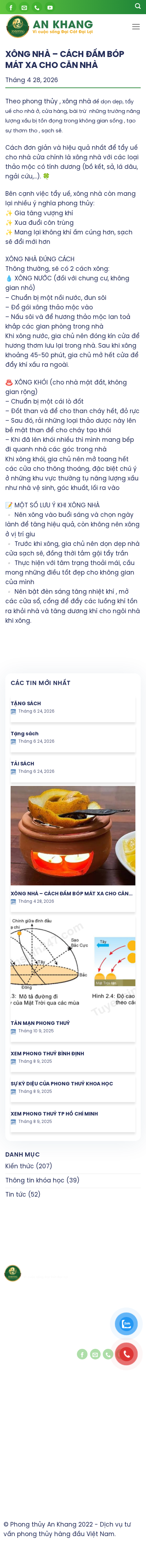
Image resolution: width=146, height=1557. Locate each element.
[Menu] (136, 27)
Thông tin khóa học (34, 1180)
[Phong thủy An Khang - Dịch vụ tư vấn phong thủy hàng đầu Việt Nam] (55, 26)
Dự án (11, 1435)
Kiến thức (19, 1166)
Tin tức (15, 1195)
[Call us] (37, 7)
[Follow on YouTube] (50, 7)
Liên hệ (12, 1456)
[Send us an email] (24, 7)
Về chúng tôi (19, 1413)
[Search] (138, 7)
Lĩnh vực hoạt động (28, 1424)
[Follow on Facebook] (11, 7)
